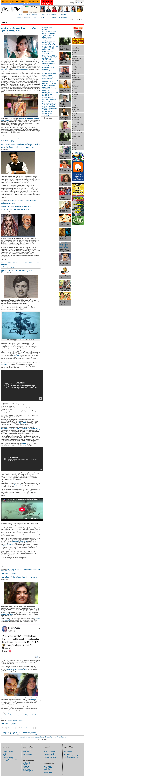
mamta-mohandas (77, 124)
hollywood (75, 86)
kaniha (74, 147)
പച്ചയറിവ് (47, 769)
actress (10, 138)
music (74, 71)
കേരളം (5, 750)
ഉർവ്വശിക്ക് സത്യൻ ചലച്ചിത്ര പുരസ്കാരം (49, 84)
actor (9, 200)
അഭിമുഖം (26, 766)
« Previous (14, 732)
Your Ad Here (78, 152)
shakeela (75, 141)
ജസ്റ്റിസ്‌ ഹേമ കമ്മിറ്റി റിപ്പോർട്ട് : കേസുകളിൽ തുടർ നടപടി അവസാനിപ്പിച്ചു (49, 109)
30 (29, 728)
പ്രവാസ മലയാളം (49, 756)
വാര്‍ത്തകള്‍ (47, 766)
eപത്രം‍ (81, 2)
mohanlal (75, 63)
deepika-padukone (34, 262)
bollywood (19, 262)
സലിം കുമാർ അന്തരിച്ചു (49, 33)
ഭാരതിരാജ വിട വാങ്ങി (49, 31)
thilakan (74, 113)
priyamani (75, 149)
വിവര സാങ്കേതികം (49, 751)
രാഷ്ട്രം (5, 753)
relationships (76, 73)
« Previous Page (5, 732)
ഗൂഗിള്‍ (74, 2)
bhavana (75, 139)
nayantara (75, 126)
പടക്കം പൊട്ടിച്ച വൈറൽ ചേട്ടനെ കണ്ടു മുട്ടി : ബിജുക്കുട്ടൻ (50, 48)
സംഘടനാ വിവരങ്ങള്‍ (39, 737)
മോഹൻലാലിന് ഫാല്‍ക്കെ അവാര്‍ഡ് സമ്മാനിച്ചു (48, 89)
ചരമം (66, 750)
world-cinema (76, 67)
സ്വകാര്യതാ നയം (24, 737)
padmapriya (75, 109)
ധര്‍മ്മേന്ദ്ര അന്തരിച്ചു (49, 73)
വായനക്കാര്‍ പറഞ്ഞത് (71, 757)
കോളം (46, 770)
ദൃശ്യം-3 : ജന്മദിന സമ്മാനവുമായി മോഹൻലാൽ (48, 37)
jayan (33, 569)
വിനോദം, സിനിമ (8, 757)
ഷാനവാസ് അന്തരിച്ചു (49, 99)
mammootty (33, 200)
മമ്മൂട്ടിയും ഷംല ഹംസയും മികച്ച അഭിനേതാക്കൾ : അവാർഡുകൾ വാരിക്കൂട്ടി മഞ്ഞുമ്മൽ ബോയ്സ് (50, 78)
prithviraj (75, 82)
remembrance (4, 570)
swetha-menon (76, 84)
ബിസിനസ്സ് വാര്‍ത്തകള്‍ (10, 759)
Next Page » (13, 734)
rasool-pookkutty (77, 145)
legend (74, 128)
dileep (74, 105)
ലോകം (5, 754)
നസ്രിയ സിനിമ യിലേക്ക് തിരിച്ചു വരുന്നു (19, 577)
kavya (74, 90)
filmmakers (22, 138)
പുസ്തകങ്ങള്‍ (48, 767)
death (74, 75)
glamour (74, 101)
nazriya (8, 712)
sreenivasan (76, 136)
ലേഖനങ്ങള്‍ (27, 750)
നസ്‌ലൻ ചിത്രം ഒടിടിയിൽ (47, 28)
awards (13, 200)
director (74, 98)
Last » (37, 728)
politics (74, 96)
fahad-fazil (75, 120)
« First (9, 728)
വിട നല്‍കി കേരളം (48, 67)
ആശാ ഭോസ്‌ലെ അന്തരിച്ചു (47, 52)
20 (27, 728)
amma (74, 143)
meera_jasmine (77, 132)
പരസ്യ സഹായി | (53, 737)
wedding (75, 69)
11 (21, 728)
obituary (37, 569)
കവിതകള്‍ (26, 751)
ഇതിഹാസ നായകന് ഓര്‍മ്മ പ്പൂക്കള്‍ (16, 271)
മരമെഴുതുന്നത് (28, 770)
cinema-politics (21, 569)
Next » (6, 734)
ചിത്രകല (26, 764)
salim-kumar (76, 103)
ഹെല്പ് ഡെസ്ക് (69, 751)
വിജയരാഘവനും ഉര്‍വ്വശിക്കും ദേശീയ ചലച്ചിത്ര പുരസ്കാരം (49, 103)
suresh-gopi (75, 122)
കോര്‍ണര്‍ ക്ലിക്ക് (49, 754)
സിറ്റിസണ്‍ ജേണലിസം (10, 756)
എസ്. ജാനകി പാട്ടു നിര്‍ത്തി (27, 732)
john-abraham (76, 130)
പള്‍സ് (46, 750)
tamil (73, 115)
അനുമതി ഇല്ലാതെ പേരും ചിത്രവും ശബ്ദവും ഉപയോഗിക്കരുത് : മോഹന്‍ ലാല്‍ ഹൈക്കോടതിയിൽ (50, 58)
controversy (16, 138)
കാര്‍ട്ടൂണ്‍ (67, 754)
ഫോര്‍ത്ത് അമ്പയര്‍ (50, 757)
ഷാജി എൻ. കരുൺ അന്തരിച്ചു (48, 114)
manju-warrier (76, 117)
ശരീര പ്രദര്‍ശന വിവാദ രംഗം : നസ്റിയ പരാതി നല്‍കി (20, 715)
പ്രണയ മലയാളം (49, 753)
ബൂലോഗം (67, 753)
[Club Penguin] (78, 160)
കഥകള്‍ (25, 753)
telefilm (74, 88)
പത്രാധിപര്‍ (62, 737)
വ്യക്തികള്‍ (48, 772)
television (11, 570)
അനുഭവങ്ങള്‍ (27, 754)
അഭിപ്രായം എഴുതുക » (8, 140)
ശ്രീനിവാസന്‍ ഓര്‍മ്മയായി (46, 70)
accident (10, 569)
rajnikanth (75, 107)
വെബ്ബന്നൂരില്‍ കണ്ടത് (71, 756)
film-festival (19, 200)
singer (74, 111)
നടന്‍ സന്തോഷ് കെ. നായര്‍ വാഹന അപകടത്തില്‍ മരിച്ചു (48, 42)
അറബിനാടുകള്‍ (8, 751)
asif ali (74, 134)
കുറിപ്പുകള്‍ (26, 769)
